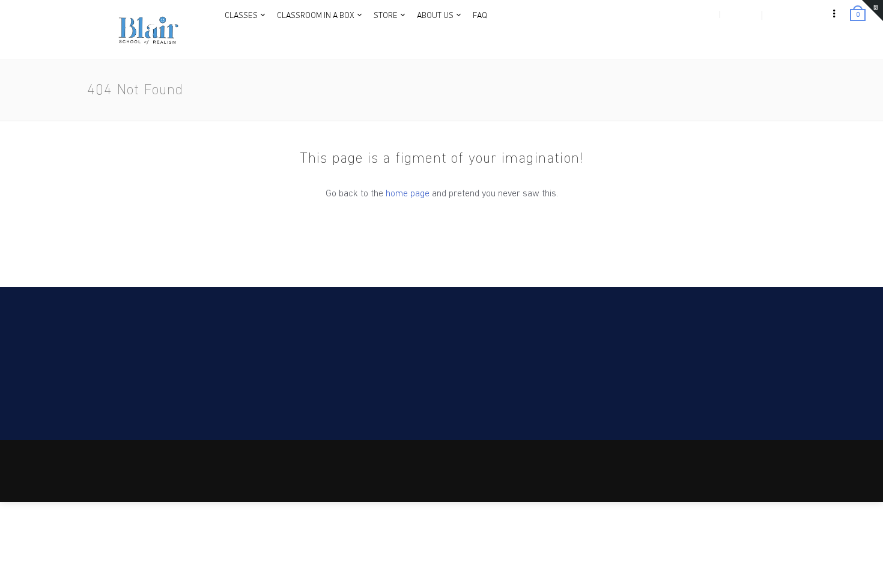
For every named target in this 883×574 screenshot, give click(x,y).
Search (749, 475)
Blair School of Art (175, 456)
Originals (781, 475)
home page (407, 194)
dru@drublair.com (128, 383)
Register (740, 14)
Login (703, 14)
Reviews (815, 475)
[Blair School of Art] (147, 30)
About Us (678, 475)
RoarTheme (148, 468)
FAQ (705, 475)
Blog (724, 475)
